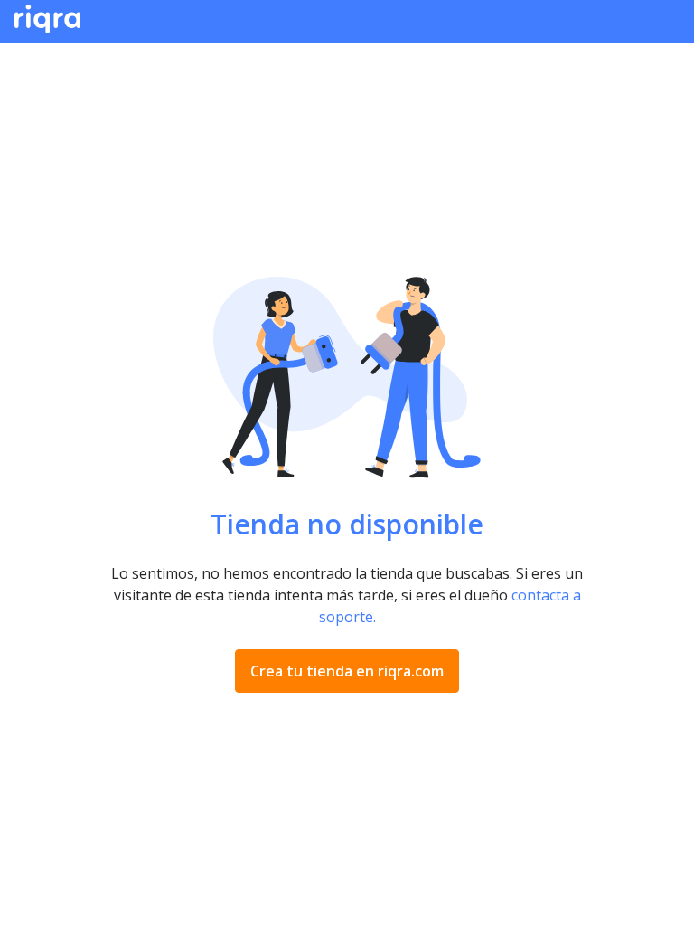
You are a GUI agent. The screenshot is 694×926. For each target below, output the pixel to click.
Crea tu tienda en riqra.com (347, 671)
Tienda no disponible (347, 524)
